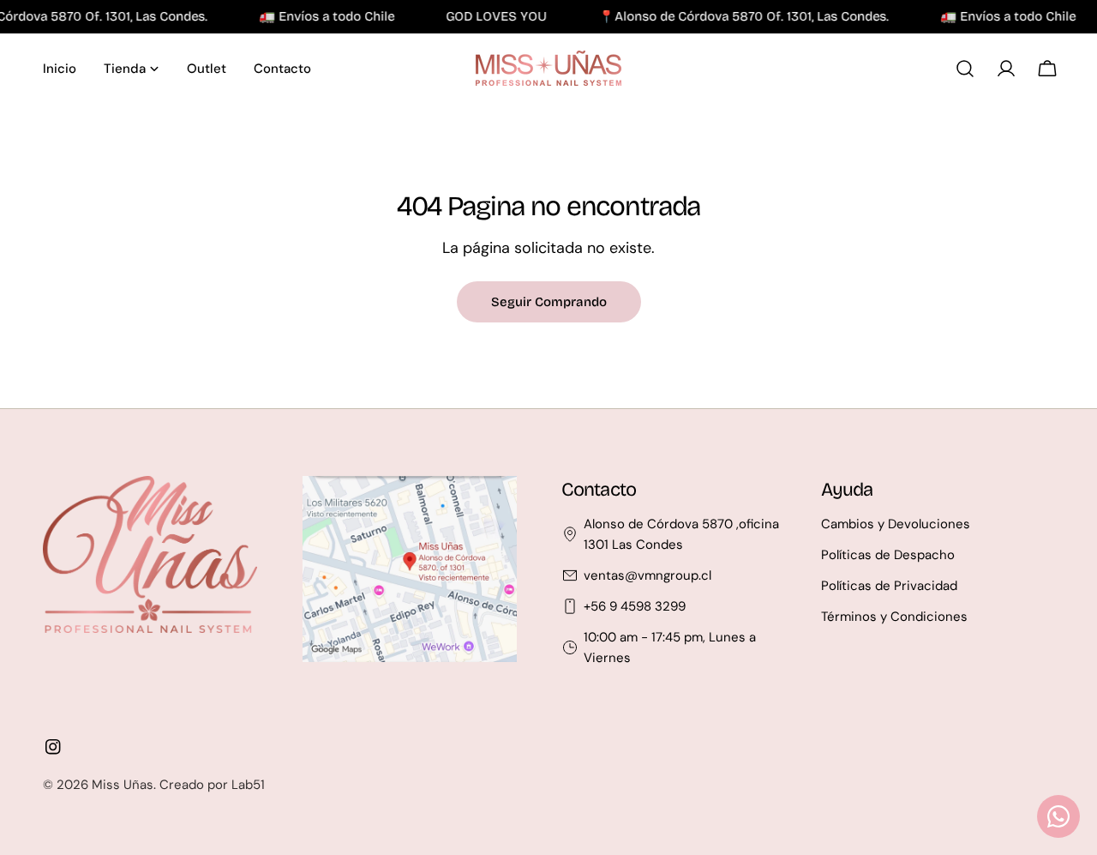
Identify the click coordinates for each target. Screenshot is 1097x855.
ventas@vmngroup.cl (647, 575)
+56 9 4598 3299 (635, 606)
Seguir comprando (549, 302)
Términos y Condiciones (894, 616)
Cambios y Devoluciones (895, 524)
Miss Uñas (122, 784)
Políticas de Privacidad (889, 585)
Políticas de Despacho (888, 554)
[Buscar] (965, 68)
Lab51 (248, 784)
